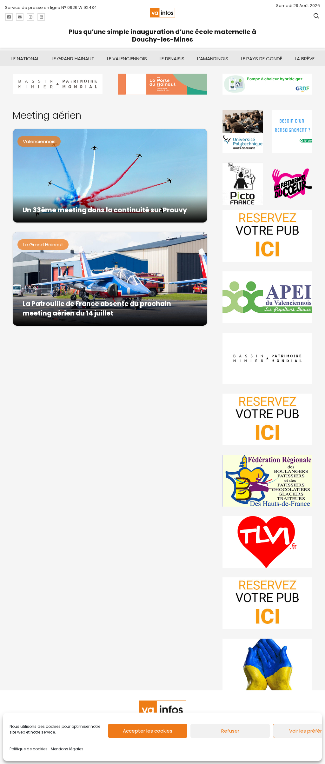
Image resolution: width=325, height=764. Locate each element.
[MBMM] (58, 84)
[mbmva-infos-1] (267, 358)
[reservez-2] (267, 419)
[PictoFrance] (242, 183)
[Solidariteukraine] (267, 664)
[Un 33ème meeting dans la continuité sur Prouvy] (110, 176)
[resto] (292, 183)
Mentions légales (67, 749)
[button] (316, 16)
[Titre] (9, 17)
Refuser (230, 730)
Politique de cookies (29, 749)
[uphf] (242, 131)
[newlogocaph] (163, 84)
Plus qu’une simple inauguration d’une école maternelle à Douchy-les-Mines (162, 35)
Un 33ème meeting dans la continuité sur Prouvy (105, 210)
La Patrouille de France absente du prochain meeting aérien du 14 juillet (97, 308)
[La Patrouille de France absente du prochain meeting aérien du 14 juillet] (110, 279)
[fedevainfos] (267, 481)
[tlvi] (267, 542)
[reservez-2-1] (267, 236)
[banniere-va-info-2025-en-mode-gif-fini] (267, 84)
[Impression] (267, 297)
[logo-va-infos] (162, 12)
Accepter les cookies (147, 730)
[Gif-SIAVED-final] (292, 131)
